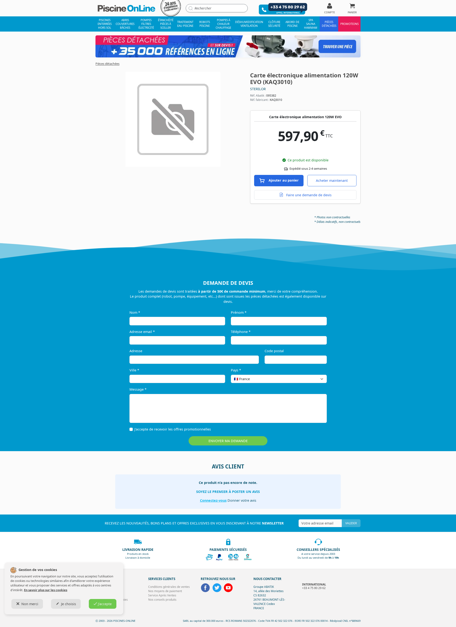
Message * (138, 389)
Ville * (134, 370)
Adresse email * (142, 331)
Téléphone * (241, 331)
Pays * (236, 370)
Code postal (274, 351)
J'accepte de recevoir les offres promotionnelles (172, 429)
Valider (351, 523)
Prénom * (239, 312)
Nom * (134, 312)
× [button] (317, 379)
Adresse (135, 351)
